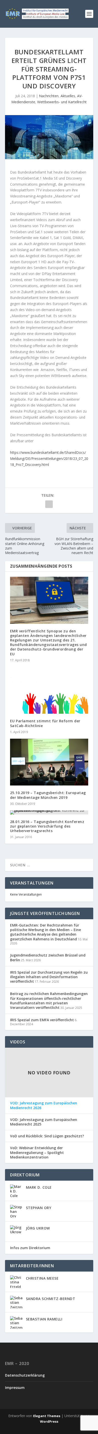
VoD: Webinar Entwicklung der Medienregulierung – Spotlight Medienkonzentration (37, 1152)
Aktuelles (68, 95)
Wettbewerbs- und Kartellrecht (62, 101)
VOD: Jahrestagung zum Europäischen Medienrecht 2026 (43, 1105)
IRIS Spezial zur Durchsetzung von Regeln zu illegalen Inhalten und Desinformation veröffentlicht (49, 977)
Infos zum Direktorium (30, 1247)
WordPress (49, 1421)
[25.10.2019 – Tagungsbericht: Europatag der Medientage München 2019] (49, 762)
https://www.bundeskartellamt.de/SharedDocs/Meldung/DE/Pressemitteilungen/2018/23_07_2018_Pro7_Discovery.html (49, 458)
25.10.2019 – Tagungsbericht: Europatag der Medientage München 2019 (48, 795)
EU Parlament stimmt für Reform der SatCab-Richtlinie (45, 723)
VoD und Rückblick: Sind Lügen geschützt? (47, 1136)
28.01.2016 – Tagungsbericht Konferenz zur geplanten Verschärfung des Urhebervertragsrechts (47, 826)
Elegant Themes (46, 1416)
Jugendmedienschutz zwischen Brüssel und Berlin (47, 957)
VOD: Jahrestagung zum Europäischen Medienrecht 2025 (43, 1121)
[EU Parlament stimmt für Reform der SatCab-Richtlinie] (49, 690)
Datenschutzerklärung (25, 1375)
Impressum (15, 1387)
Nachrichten (49, 95)
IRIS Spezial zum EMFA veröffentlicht (42, 1019)
